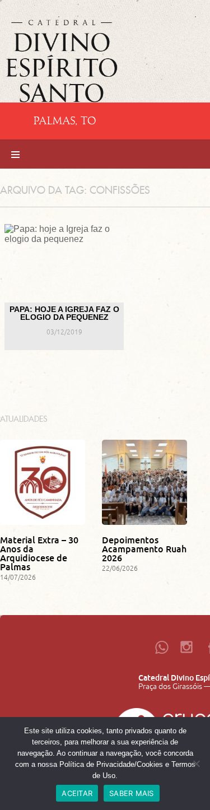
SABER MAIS (131, 793)
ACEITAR (77, 793)
